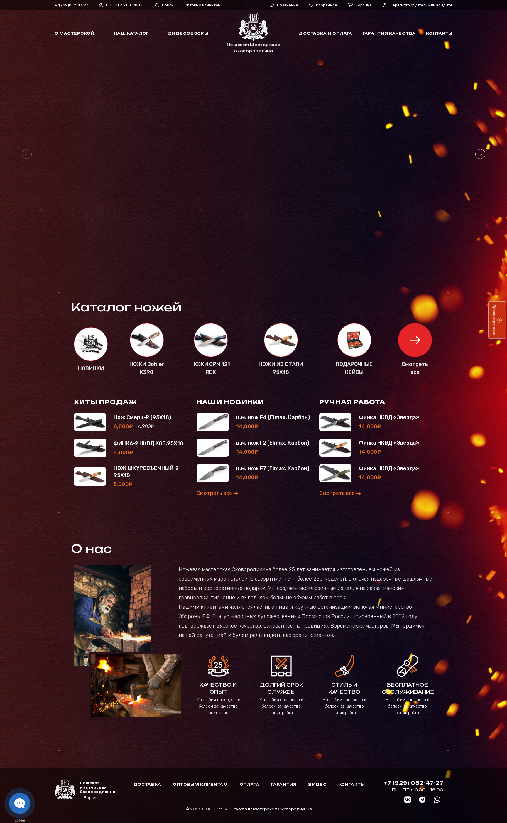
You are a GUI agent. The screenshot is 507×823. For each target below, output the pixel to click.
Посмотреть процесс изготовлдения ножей (219, 219)
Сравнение (287, 5)
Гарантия (284, 784)
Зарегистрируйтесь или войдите (421, 5)
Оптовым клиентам (203, 5)
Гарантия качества (389, 33)
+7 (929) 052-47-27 (414, 783)
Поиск (167, 5)
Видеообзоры (188, 33)
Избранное (326, 5)
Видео (317, 784)
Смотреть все (215, 493)
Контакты (439, 33)
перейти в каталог (108, 219)
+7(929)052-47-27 (71, 5)
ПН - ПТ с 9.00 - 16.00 (125, 5)
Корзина (364, 5)
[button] (480, 154)
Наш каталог (131, 33)
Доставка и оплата (325, 33)
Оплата (249, 784)
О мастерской (74, 33)
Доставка (147, 784)
